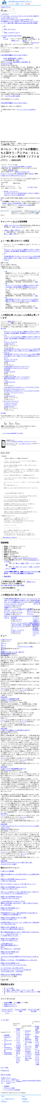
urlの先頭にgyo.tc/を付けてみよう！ (20, 1)
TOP (2, 1096)
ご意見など (25, 1101)
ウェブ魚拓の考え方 (8, 1099)
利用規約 (25, 1099)
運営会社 (4, 1101)
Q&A (23, 1096)
